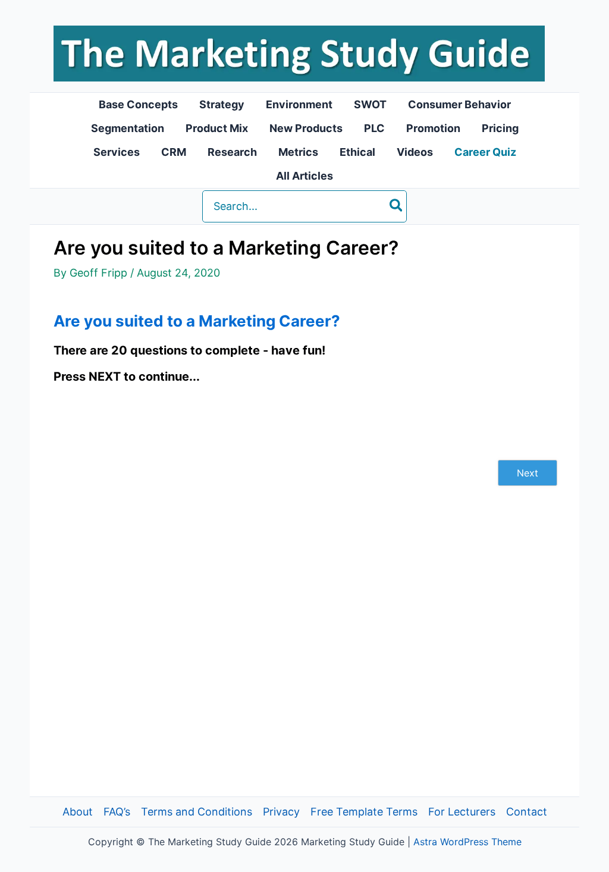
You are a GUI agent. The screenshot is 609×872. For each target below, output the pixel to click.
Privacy (281, 811)
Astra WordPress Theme (467, 842)
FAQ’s (116, 811)
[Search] (396, 206)
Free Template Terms (363, 811)
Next (527, 473)
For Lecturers (461, 811)
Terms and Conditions (196, 811)
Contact (526, 811)
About (77, 811)
